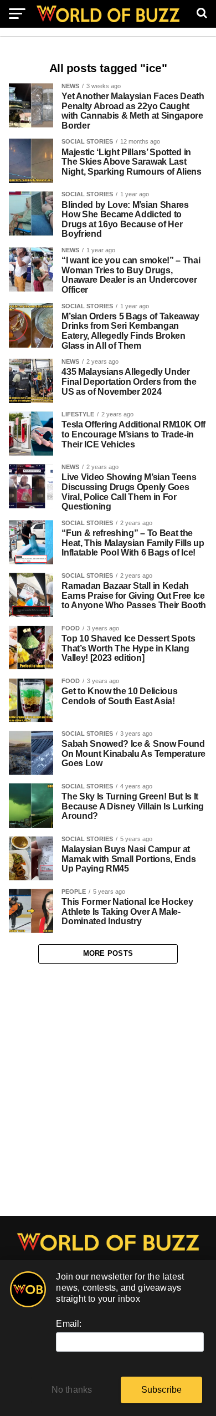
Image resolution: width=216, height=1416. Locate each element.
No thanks (72, 1389)
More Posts (108, 953)
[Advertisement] (108, 1090)
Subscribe (161, 1389)
